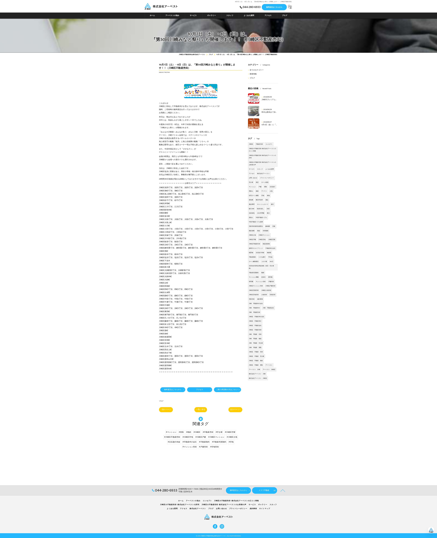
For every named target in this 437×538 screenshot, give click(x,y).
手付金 (270, 257)
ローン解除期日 (254, 261)
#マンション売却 (190, 446)
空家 (273, 226)
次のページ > (235, 409)
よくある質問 (270, 169)
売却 (268, 209)
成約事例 (260, 299)
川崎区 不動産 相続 (256, 360)
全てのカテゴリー (257, 70)
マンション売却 (261, 281)
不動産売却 (259, 144)
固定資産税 (266, 244)
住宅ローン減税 (254, 195)
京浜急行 (272, 187)
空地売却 (272, 294)
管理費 (251, 281)
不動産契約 (252, 257)
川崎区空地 (262, 239)
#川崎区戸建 (200, 437)
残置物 (251, 252)
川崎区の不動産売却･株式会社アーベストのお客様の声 (262, 163)
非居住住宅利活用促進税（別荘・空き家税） (261, 267)
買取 (265, 187)
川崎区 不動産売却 (255, 330)
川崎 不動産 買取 (255, 347)
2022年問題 (260, 213)
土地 (271, 191)
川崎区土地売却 (266, 290)
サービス (251, 169)
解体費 (268, 226)
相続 (257, 191)
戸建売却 (271, 281)
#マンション (171, 432)
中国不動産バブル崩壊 (256, 222)
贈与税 (270, 277)
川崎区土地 (252, 235)
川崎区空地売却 (254, 294)
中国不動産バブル (261, 217)
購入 (268, 213)
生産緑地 (251, 213)
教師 (262, 273)
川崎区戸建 (252, 239)
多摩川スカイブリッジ (256, 248)
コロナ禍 (264, 261)
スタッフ (260, 169)
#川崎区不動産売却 (172, 437)
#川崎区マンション (216, 437)
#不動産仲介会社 (190, 441)
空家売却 (251, 299)
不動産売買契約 (254, 273)
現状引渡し (260, 209)
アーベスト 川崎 (254, 369)
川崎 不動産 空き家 (256, 343)
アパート (264, 191)
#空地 (231, 441)
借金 (258, 231)
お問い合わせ (253, 178)
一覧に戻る (200, 409)
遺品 (267, 200)
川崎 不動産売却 (254, 312)
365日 (271, 261)
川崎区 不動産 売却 (256, 352)
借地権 (251, 200)
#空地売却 (214, 446)
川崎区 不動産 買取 (256, 365)
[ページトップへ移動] (283, 490)
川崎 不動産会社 (268, 308)
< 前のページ (166, 409)
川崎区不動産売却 (254, 244)
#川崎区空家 (230, 432)
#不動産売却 (208, 432)
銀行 (272, 204)
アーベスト (269, 365)
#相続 (188, 432)
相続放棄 (251, 231)
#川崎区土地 (232, 437)
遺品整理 (251, 204)
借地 (268, 195)
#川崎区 (197, 432)
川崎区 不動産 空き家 (256, 356)
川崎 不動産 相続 (255, 338)
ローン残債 (264, 182)
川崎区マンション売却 (256, 286)
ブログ (161, 401)
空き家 (251, 182)
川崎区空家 (271, 239)
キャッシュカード (262, 204)
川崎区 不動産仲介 (255, 321)
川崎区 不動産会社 (255, 325)
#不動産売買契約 (219, 441)
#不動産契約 (204, 441)
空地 (262, 195)
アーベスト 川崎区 (269, 369)
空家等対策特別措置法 (256, 226)
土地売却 (264, 294)
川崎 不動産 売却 (255, 334)
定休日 (263, 277)
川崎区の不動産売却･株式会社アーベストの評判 (262, 156)
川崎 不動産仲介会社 (256, 303)
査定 (257, 182)
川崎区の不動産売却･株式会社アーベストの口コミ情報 (262, 149)
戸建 (260, 187)
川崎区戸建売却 (270, 286)
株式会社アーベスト (263, 173)
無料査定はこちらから (274, 7)
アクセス (251, 173)
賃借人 (251, 217)
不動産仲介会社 (270, 248)
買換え (251, 191)
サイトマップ (264, 508)
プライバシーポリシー (267, 178)
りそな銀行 (262, 257)
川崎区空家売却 (254, 290)
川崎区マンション (264, 235)
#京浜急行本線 (174, 441)
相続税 (269, 252)
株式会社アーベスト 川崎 (257, 374)
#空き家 (219, 432)
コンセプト (269, 144)
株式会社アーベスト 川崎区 (258, 378)
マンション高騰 (254, 277)
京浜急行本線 (260, 252)
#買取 (181, 432)
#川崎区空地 (188, 437)
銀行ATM (251, 209)
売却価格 (265, 231)
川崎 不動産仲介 (254, 308)
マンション (252, 187)
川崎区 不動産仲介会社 (256, 316)
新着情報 (253, 74)
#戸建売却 (203, 446)
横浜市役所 (259, 200)
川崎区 (251, 144)
